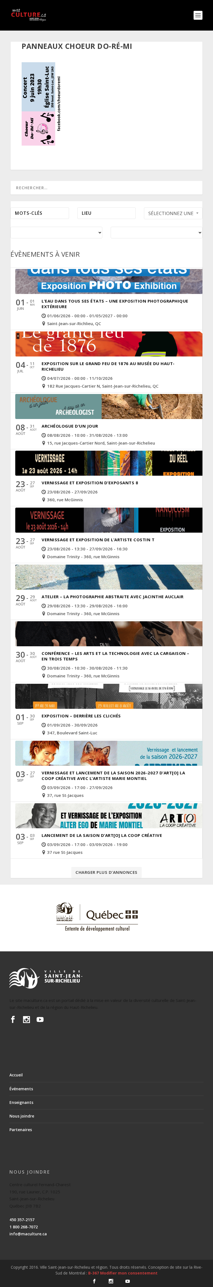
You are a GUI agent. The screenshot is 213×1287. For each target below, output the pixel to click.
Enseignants (21, 1102)
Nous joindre (21, 1116)
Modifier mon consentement (129, 1273)
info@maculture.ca (28, 1233)
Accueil (16, 1075)
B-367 (93, 1273)
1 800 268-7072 (23, 1226)
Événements (21, 1088)
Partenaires (20, 1129)
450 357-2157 (21, 1219)
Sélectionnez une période (171, 214)
